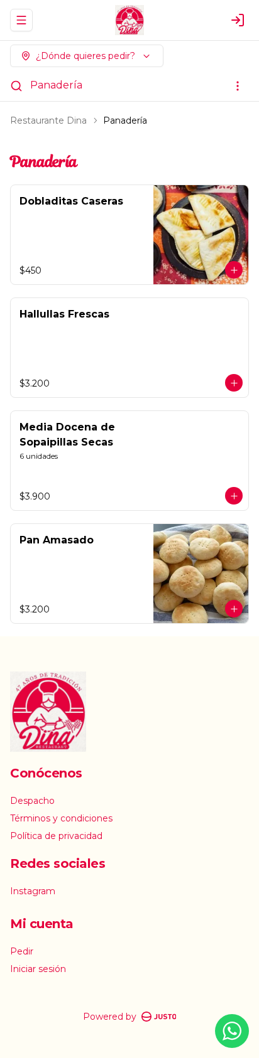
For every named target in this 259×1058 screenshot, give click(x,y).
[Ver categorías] (237, 86)
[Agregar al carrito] (234, 270)
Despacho (32, 800)
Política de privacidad (56, 836)
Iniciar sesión (38, 969)
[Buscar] (16, 86)
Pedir (21, 951)
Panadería (56, 85)
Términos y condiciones (61, 818)
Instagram (32, 891)
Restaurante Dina (48, 120)
